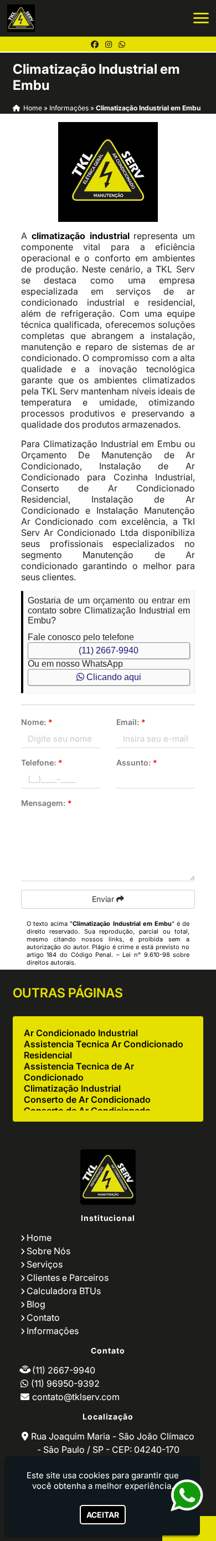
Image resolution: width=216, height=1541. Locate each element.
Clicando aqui (112, 677)
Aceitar (102, 1514)
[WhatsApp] (122, 44)
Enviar (104, 899)
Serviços (45, 1264)
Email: (131, 722)
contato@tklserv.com (76, 1396)
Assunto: (136, 762)
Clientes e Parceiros (68, 1277)
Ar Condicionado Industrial (81, 1032)
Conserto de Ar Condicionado (87, 1099)
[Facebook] (95, 44)
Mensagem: (46, 803)
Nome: (37, 722)
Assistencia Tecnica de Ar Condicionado (79, 1072)
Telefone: (42, 762)
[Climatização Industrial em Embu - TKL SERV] (21, 18)
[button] (201, 18)
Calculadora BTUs (64, 1290)
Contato (43, 1317)
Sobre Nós (48, 1250)
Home (39, 1237)
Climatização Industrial (72, 1088)
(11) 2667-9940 (108, 650)
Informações (53, 1330)
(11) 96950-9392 (65, 1383)
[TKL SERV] (108, 1177)
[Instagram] (108, 44)
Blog (36, 1304)
